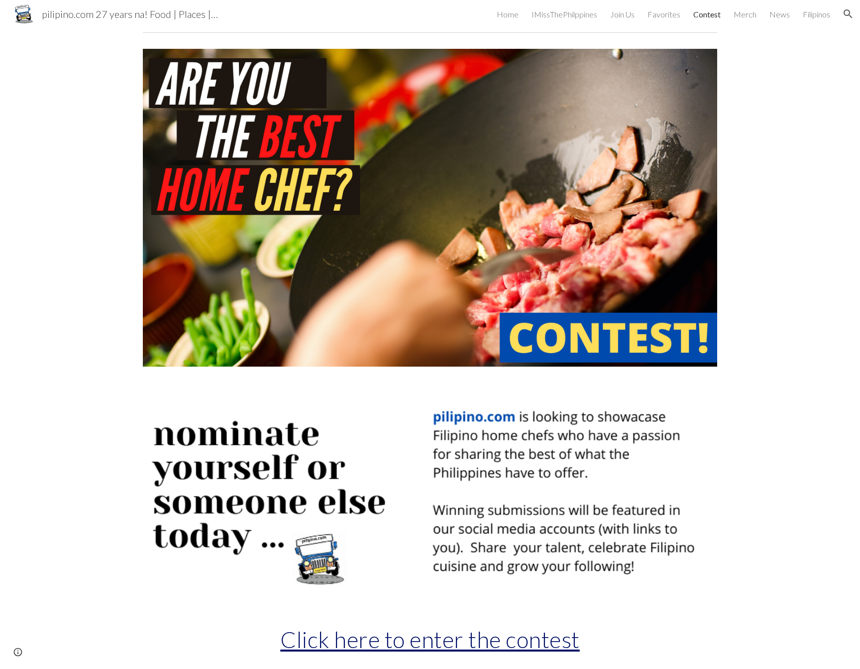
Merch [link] (745, 14)
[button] (848, 14)
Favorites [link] (663, 14)
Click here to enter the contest (430, 639)
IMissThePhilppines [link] (564, 14)
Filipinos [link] (816, 14)
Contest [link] (707, 14)
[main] (430, 639)
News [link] (779, 14)
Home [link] (508, 14)
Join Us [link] (622, 14)
